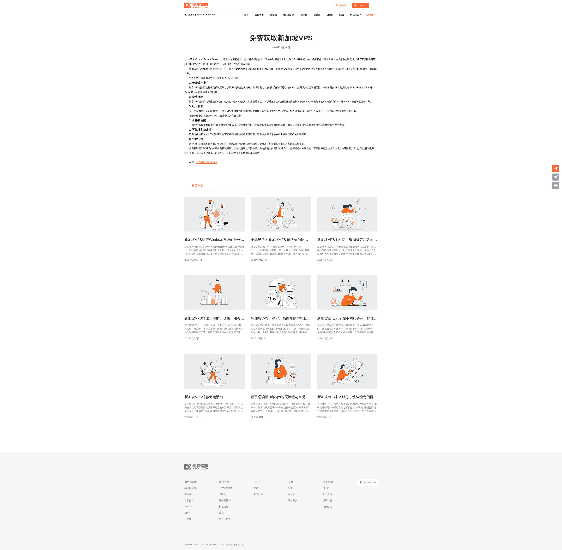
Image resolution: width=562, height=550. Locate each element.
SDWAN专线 (225, 488)
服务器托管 (225, 500)
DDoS (330, 15)
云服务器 (259, 14)
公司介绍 (327, 494)
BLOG (326, 488)
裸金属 (273, 14)
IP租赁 (222, 494)
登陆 (362, 5)
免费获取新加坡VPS (206, 162)
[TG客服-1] (555, 168)
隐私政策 (327, 506)
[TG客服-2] (555, 177)
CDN (341, 15)
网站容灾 (292, 500)
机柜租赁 (223, 506)
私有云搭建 (225, 519)
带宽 (221, 512)
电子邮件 (258, 494)
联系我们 (327, 500)
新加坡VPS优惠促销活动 (203, 397)
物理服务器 (288, 14)
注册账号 (343, 5)
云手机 (304, 14)
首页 (246, 14)
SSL (290, 488)
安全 (290, 482)
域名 (255, 488)
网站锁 (291, 494)
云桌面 (317, 14)
